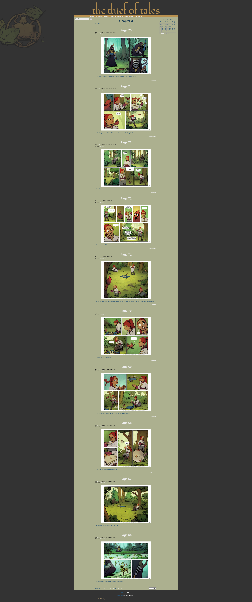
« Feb (162, 33)
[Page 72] (126, 242)
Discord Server (129, 16)
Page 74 (126, 86)
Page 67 (126, 479)
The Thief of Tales (126, 8)
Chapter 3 (103, 34)
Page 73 (126, 142)
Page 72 (126, 198)
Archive (99, 16)
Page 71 (126, 254)
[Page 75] (126, 74)
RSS (128, 592)
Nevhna (99, 32)
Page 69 (126, 366)
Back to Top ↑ (102, 599)
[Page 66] (126, 579)
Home (92, 16)
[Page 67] (126, 522)
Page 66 (126, 535)
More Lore (109, 16)
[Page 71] (126, 298)
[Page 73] (126, 186)
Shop (140, 16)
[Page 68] (126, 466)
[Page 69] (126, 410)
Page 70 (126, 310)
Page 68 (126, 422)
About (118, 16)
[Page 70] (126, 354)
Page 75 (126, 30)
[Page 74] (126, 130)
